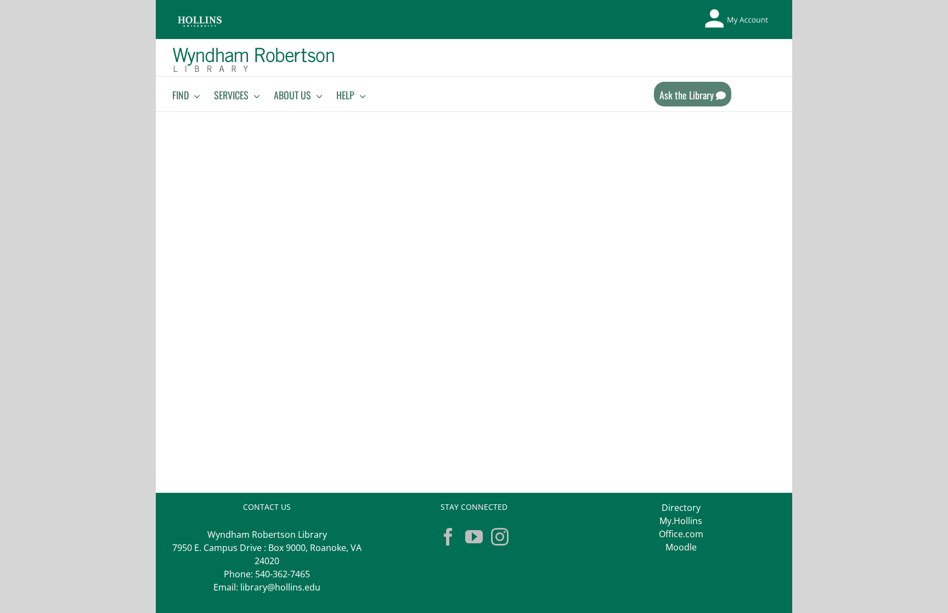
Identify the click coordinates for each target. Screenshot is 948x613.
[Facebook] (448, 536)
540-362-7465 (282, 574)
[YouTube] (474, 536)
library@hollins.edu (280, 587)
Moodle (681, 547)
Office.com (681, 534)
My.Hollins (680, 521)
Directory (681, 508)
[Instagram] (500, 536)
